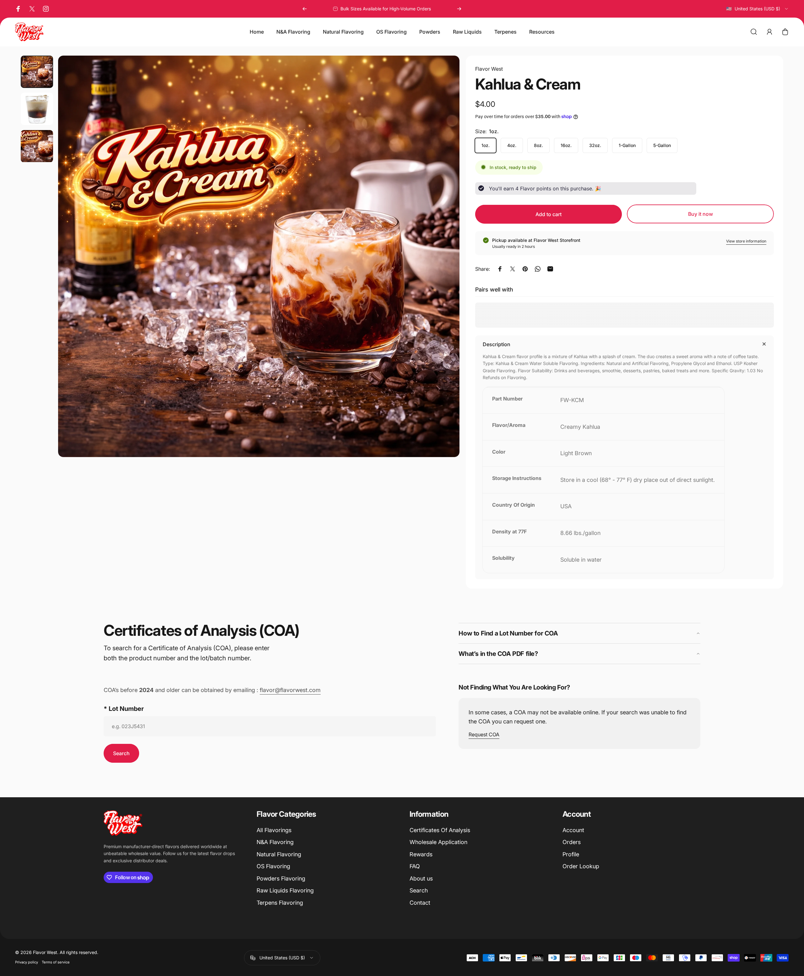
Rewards (421, 854)
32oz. (595, 145)
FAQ (415, 866)
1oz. (485, 145)
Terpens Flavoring (280, 902)
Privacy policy (26, 962)
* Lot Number (124, 708)
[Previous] (305, 9)
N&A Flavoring (275, 842)
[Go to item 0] (37, 72)
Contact (420, 902)
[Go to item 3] (37, 146)
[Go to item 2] (37, 109)
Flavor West (489, 69)
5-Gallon (662, 145)
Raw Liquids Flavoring (285, 890)
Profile (570, 854)
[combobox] (757, 9)
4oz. (511, 145)
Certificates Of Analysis (440, 830)
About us (421, 878)
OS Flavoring (273, 866)
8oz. (538, 145)
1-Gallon (627, 145)
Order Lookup (580, 866)
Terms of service (56, 962)
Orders (571, 842)
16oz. (566, 145)
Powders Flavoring (281, 878)
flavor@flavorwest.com (290, 690)
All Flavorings (274, 830)
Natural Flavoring (279, 854)
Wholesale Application (438, 842)
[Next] (459, 9)
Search (419, 890)
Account (573, 830)
